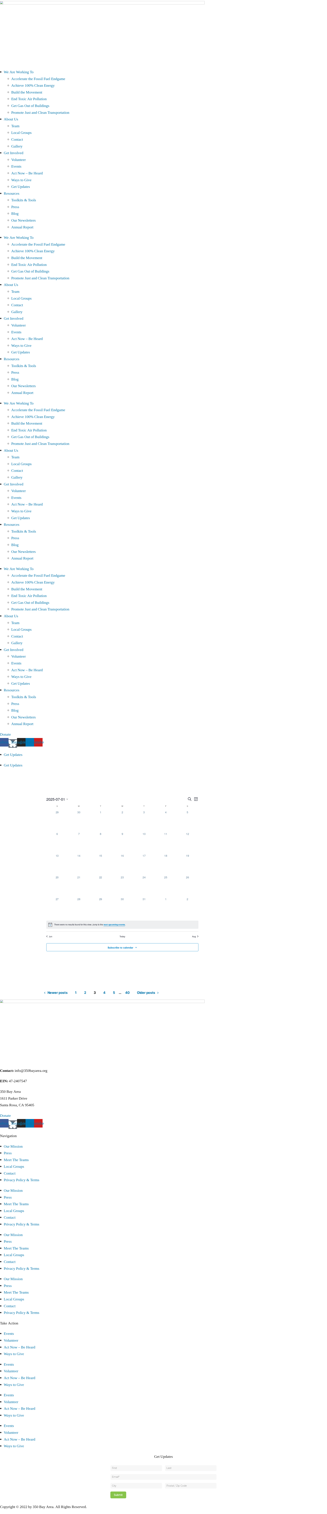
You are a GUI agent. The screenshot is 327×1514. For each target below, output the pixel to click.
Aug (194, 936)
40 (127, 993)
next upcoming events (114, 924)
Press (15, 207)
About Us (11, 119)
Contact (17, 139)
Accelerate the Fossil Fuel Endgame (38, 78)
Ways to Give (21, 180)
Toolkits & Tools (23, 200)
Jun (50, 936)
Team (15, 126)
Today (122, 936)
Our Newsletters (23, 220)
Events (16, 166)
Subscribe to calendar (120, 947)
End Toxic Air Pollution (29, 99)
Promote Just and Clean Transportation (40, 112)
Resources (11, 193)
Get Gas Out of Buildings (30, 105)
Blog (15, 213)
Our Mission (13, 1146)
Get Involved (13, 153)
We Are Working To (19, 72)
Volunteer (18, 159)
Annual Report (22, 227)
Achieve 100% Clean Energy (33, 85)
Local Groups (21, 132)
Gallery (16, 146)
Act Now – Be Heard (27, 173)
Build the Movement (26, 92)
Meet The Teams (16, 1160)
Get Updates (20, 186)
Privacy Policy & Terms (21, 1180)
